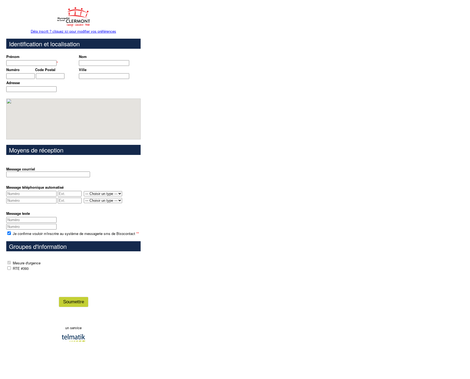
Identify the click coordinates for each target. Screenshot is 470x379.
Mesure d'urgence (27, 262)
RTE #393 (21, 268)
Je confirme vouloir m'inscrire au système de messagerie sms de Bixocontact (75, 233)
